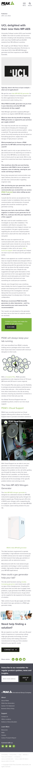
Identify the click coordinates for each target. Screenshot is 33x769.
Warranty (25, 754)
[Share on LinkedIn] (13, 659)
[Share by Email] (24, 659)
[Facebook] (13, 746)
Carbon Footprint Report (8, 738)
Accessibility (4, 754)
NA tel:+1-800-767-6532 (21, 759)
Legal (19, 754)
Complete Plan (10, 377)
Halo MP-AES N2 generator (20, 93)
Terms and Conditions (6, 757)
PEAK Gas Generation (7, 703)
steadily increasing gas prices (13, 583)
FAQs (2, 732)
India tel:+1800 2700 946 (7, 761)
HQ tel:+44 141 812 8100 (7, 759)
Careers (3, 735)
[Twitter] (6, 746)
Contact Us (4, 716)
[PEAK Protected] (7, 192)
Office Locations (6, 719)
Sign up (25, 678)
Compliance (17, 757)
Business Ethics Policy (7, 708)
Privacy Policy (13, 754)
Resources (4, 730)
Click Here (10, 327)
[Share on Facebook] (16, 659)
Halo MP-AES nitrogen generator (14, 492)
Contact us (9, 650)
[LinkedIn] (2, 746)
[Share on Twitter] (20, 659)
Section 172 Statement (7, 706)
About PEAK (5, 700)
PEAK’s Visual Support (12, 408)
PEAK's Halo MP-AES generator (16, 548)
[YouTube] (10, 746)
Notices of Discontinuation (9, 722)
